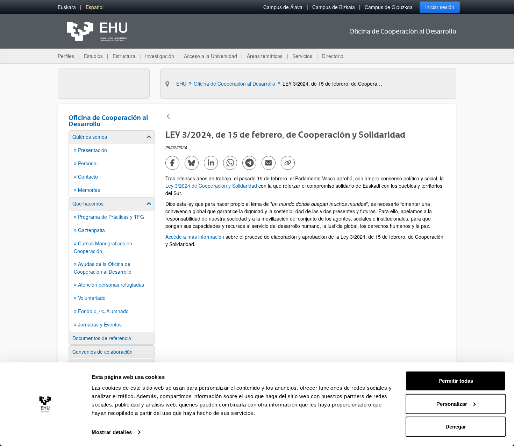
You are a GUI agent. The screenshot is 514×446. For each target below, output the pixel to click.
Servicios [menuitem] (302, 55)
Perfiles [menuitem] (66, 55)
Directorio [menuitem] (332, 55)
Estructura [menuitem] (124, 55)
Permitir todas (455, 381)
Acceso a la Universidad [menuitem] (210, 55)
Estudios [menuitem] (93, 55)
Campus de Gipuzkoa (389, 6)
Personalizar (451, 404)
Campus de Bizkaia (333, 6)
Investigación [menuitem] (159, 55)
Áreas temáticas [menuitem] (265, 55)
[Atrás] (168, 117)
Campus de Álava (282, 6)
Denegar (455, 427)
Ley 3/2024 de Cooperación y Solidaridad (211, 185)
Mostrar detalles (112, 432)
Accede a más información (195, 236)
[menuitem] (66, 7)
